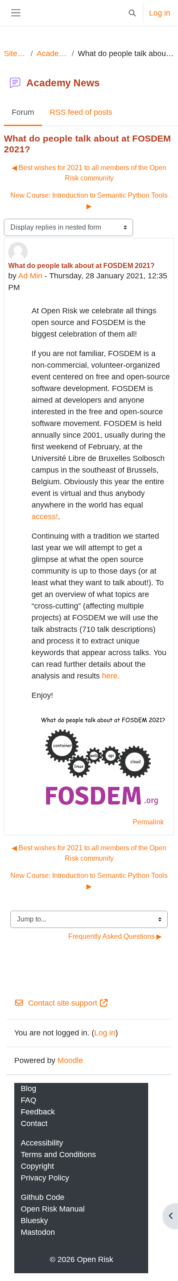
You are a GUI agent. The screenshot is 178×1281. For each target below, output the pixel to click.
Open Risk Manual (53, 1209)
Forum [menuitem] (23, 112)
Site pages (15, 53)
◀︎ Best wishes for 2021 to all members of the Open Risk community (89, 173)
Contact (34, 1123)
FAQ (28, 1100)
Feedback (38, 1111)
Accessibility (42, 1143)
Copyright (37, 1166)
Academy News (52, 53)
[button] (132, 13)
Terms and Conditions (58, 1154)
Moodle (70, 1060)
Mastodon (38, 1232)
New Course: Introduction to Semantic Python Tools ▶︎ (89, 200)
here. (111, 676)
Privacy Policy (45, 1178)
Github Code (42, 1197)
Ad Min (30, 275)
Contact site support (62, 1003)
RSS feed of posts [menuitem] (81, 112)
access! (45, 516)
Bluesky (34, 1220)
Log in (159, 13)
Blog (28, 1088)
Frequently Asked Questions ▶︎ (115, 936)
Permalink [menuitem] (148, 822)
